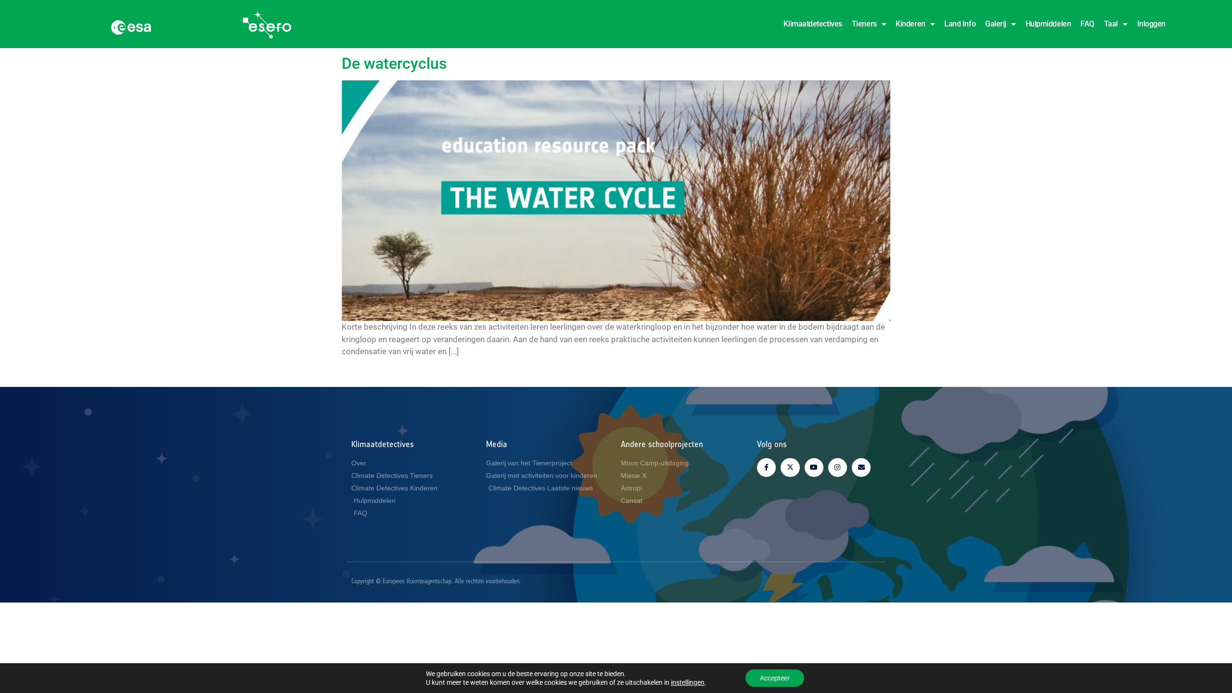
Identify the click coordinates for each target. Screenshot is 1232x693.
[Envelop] (861, 467)
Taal (1111, 23)
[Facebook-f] (766, 467)
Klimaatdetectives (812, 23)
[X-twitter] (790, 467)
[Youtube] (814, 467)
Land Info (959, 23)
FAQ (1087, 23)
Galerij (995, 23)
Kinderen (910, 23)
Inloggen (1151, 23)
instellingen (688, 682)
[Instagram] (837, 467)
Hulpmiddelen (1048, 23)
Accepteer (775, 678)
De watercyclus (394, 63)
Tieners (864, 23)
